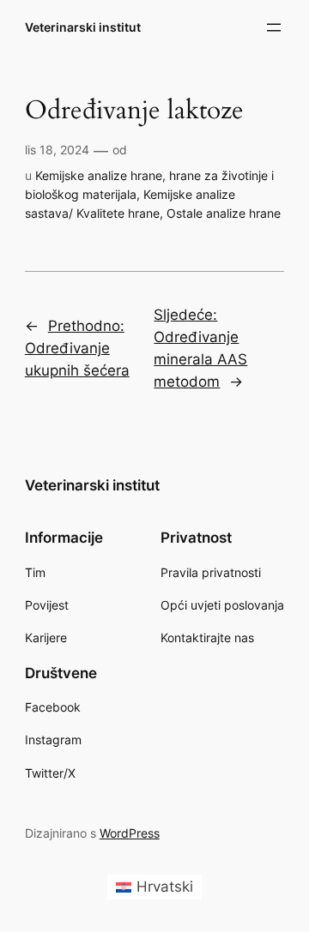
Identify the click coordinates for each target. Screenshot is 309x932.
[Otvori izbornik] (274, 27)
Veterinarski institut (83, 27)
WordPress (130, 833)
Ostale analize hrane (224, 213)
